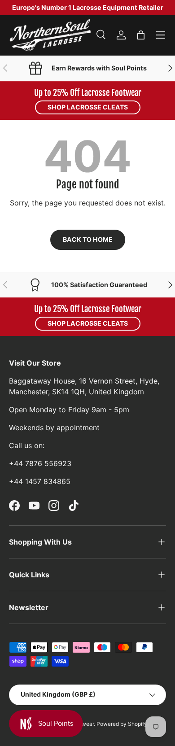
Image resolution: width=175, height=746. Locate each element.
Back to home (88, 239)
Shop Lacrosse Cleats (88, 107)
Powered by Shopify (121, 723)
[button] (141, 35)
